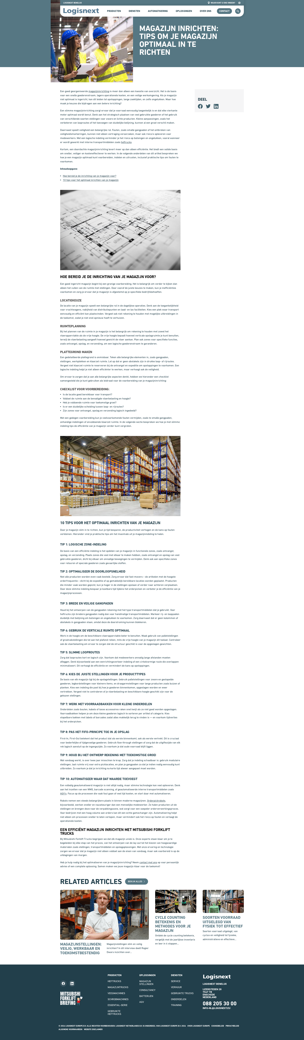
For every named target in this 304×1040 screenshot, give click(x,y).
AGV (141, 1001)
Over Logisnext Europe (198, 1026)
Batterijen (146, 996)
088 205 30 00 (220, 1003)
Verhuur (176, 987)
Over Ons (205, 11)
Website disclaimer (93, 1029)
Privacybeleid (232, 1026)
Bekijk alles (135, 881)
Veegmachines (116, 993)
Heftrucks (114, 981)
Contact (224, 11)
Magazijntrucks (118, 987)
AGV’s (63, 793)
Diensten (134, 11)
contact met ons (148, 862)
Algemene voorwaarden (70, 1029)
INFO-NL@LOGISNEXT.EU (216, 1008)
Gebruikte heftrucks (114, 1012)
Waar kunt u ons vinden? (223, 3)
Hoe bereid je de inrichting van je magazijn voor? (89, 175)
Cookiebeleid (217, 1026)
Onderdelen (178, 999)
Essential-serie (117, 1005)
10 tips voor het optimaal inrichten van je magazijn (91, 180)
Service (175, 981)
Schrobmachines (118, 999)
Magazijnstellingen (146, 982)
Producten (114, 11)
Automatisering (158, 11)
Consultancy (147, 990)
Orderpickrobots (156, 800)
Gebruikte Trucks (182, 993)
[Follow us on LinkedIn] (72, 983)
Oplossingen (184, 11)
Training (176, 1005)
